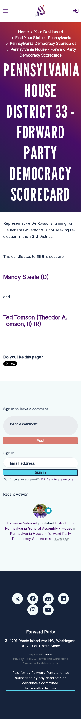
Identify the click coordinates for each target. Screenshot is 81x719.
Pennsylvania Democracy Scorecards (43, 43)
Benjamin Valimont (22, 523)
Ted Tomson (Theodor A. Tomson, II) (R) (35, 320)
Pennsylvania (59, 37)
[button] (75, 11)
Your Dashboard (48, 32)
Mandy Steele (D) (26, 277)
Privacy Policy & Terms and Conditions (40, 659)
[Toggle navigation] (5, 11)
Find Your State (29, 37)
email (49, 654)
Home (23, 32)
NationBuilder (50, 663)
